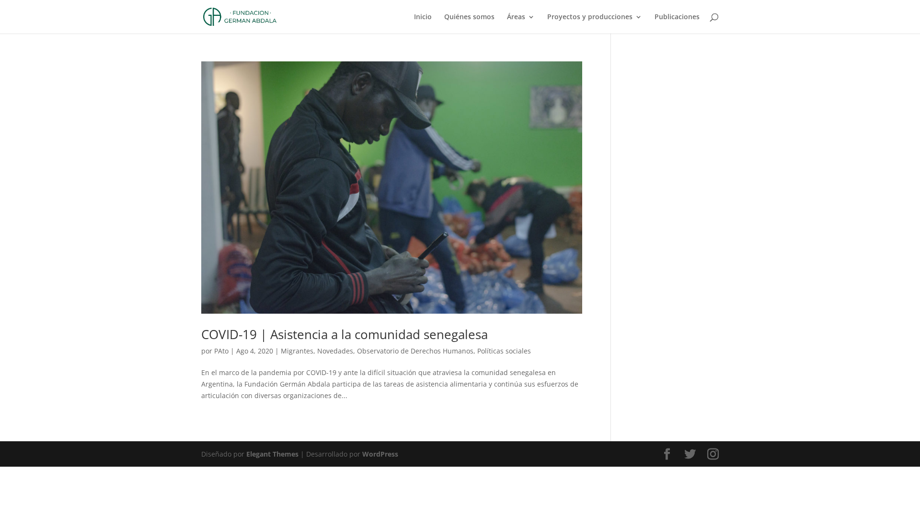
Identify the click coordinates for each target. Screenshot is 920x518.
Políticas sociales (504, 350)
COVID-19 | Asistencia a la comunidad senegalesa (344, 334)
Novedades (335, 350)
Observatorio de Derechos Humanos (415, 350)
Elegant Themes (272, 454)
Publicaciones (677, 17)
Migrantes (297, 350)
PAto (221, 350)
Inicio (423, 17)
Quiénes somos (469, 17)
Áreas (516, 17)
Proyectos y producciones (589, 17)
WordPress (380, 454)
